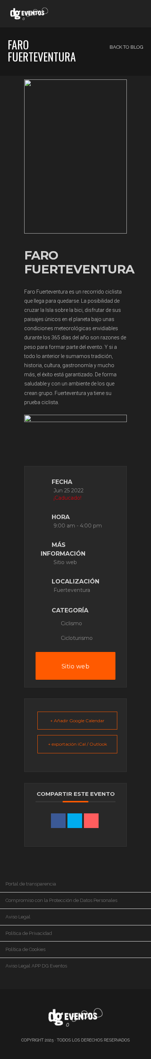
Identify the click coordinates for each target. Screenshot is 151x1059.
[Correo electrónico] (91, 820)
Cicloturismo (77, 638)
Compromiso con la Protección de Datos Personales (61, 900)
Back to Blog (125, 47)
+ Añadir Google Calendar (77, 720)
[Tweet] (74, 820)
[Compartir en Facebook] (58, 820)
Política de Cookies (25, 949)
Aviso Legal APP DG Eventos (36, 966)
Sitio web (65, 562)
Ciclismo (71, 623)
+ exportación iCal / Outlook (77, 744)
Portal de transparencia (30, 884)
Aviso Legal (17, 917)
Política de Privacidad (28, 933)
